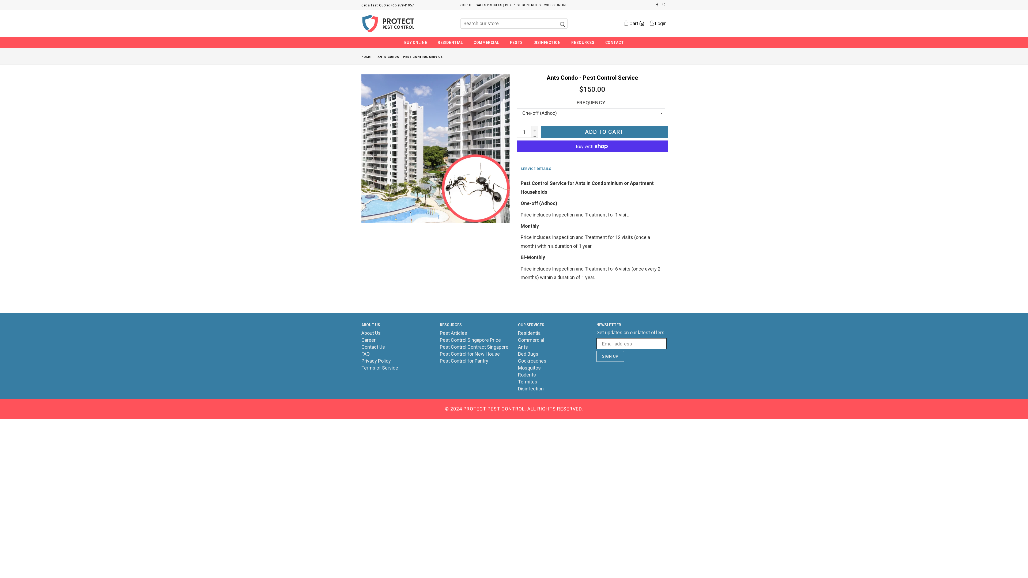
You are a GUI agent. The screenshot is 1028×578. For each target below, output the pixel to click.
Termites (527, 382)
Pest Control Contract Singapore (474, 347)
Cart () (636, 24)
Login (660, 23)
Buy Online (415, 42)
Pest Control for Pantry (464, 361)
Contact (614, 42)
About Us (371, 333)
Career (368, 340)
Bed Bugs (528, 354)
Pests (516, 42)
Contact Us (373, 347)
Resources (582, 42)
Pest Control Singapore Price (470, 340)
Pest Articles (453, 333)
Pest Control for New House (470, 354)
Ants (523, 347)
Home (366, 57)
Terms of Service (379, 368)
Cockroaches (532, 361)
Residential (450, 42)
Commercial (486, 42)
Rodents (527, 375)
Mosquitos (529, 368)
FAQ (365, 354)
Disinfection (547, 42)
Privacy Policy (376, 361)
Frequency (591, 102)
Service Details (536, 169)
